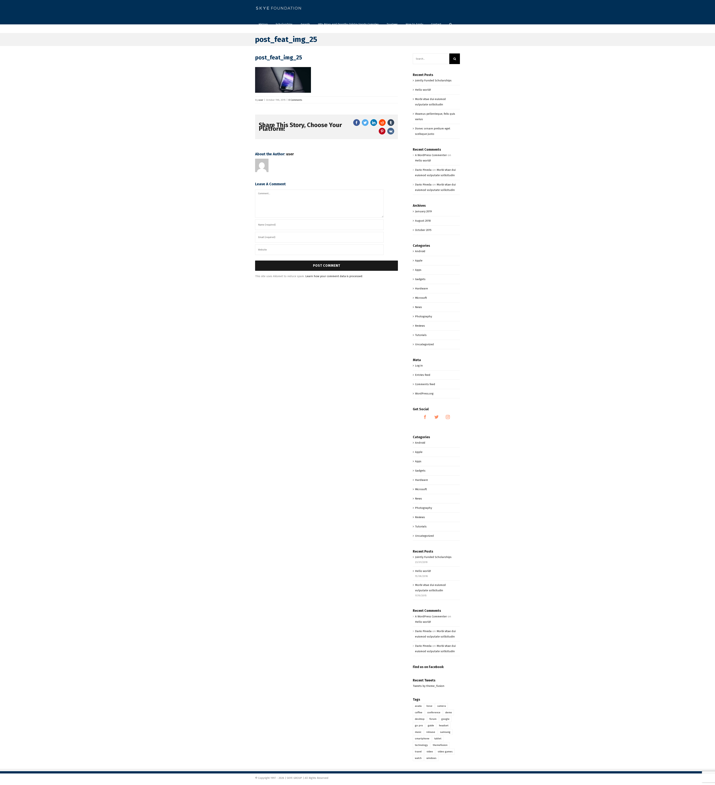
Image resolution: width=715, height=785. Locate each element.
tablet (437, 738)
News (418, 307)
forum (432, 719)
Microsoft (421, 297)
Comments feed (425, 384)
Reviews (420, 325)
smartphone (422, 738)
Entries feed (422, 375)
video (430, 751)
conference (433, 712)
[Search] (450, 24)
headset (443, 725)
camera (441, 706)
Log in (419, 365)
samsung (445, 732)
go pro (419, 725)
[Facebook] (425, 417)
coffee (418, 712)
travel (418, 751)
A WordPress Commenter (431, 155)
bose (429, 706)
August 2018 (423, 220)
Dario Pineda (423, 170)
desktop (420, 719)
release (430, 732)
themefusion (440, 745)
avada (418, 706)
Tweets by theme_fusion (428, 686)
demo (448, 712)
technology (421, 745)
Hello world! (423, 89)
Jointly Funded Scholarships (433, 80)
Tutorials (421, 335)
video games (445, 751)
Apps (418, 270)
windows (431, 758)
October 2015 (423, 230)
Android (420, 251)
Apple (418, 260)
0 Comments (295, 100)
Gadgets (420, 279)
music (418, 732)
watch (418, 758)
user (260, 100)
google (445, 719)
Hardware (421, 288)
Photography (423, 316)
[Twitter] (436, 417)
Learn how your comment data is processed (333, 276)
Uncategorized (424, 344)
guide (431, 725)
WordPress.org (424, 393)
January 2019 (423, 211)
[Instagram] (447, 417)
